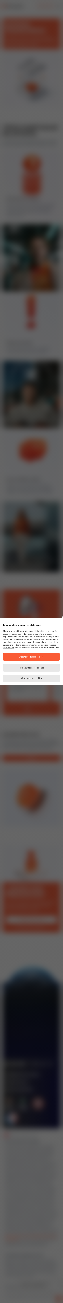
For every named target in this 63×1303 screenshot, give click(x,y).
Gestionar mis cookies (31, 678)
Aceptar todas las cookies (31, 657)
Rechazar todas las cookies (31, 668)
